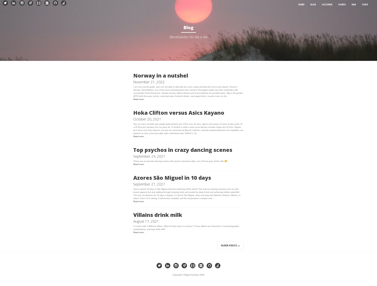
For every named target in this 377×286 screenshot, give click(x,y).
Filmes (342, 4)
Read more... (139, 99)
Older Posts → (230, 245)
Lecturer (327, 4)
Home (301, 4)
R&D (354, 4)
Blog (313, 4)
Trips (365, 4)
